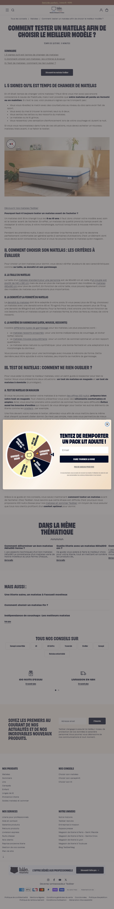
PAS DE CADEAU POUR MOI (84, 466)
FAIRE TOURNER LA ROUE (84, 459)
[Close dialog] (107, 424)
